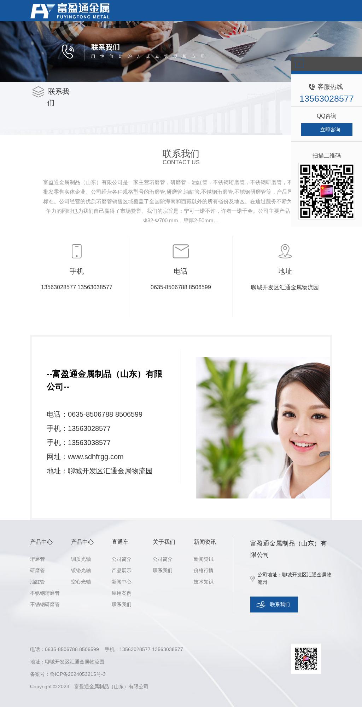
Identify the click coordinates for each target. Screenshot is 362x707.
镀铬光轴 (81, 570)
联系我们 (122, 604)
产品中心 (41, 542)
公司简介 (122, 559)
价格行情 (204, 570)
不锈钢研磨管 (45, 604)
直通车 (120, 542)
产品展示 (122, 570)
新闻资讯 (205, 542)
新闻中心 (122, 582)
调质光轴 (81, 559)
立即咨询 (330, 129)
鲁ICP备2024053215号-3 (78, 674)
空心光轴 (81, 582)
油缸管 (37, 582)
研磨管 (37, 570)
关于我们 (164, 542)
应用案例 (122, 593)
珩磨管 (37, 559)
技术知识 (204, 582)
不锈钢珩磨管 (45, 593)
